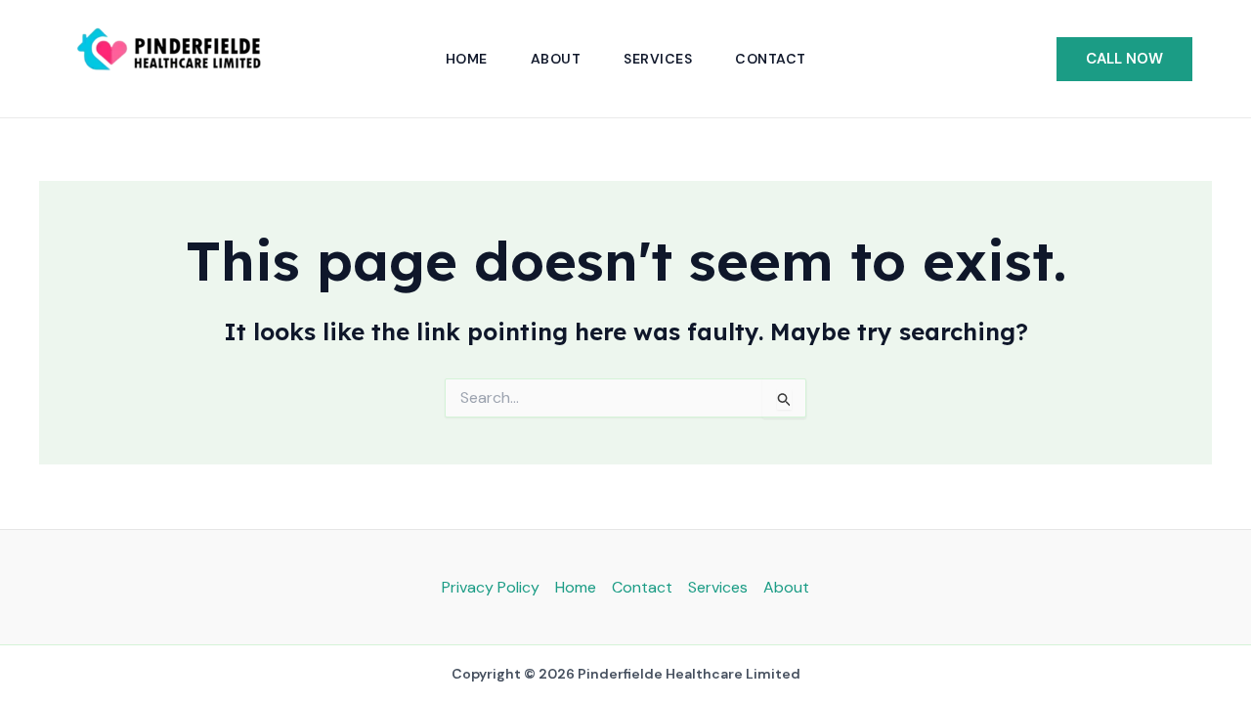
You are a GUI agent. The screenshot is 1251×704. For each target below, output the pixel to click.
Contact (770, 59)
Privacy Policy (490, 587)
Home (467, 59)
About (556, 59)
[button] (1124, 59)
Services (658, 59)
